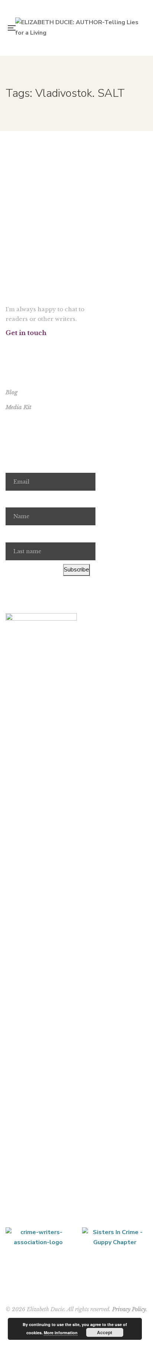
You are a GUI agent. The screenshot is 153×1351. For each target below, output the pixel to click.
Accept (104, 1332)
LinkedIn (46, 347)
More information (61, 1332)
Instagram (27, 347)
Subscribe (76, 569)
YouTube (37, 347)
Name (13, 499)
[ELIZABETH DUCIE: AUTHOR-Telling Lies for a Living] (78, 28)
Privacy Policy (129, 1309)
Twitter (17, 347)
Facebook (8, 347)
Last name (19, 534)
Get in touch (26, 333)
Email (13, 464)
